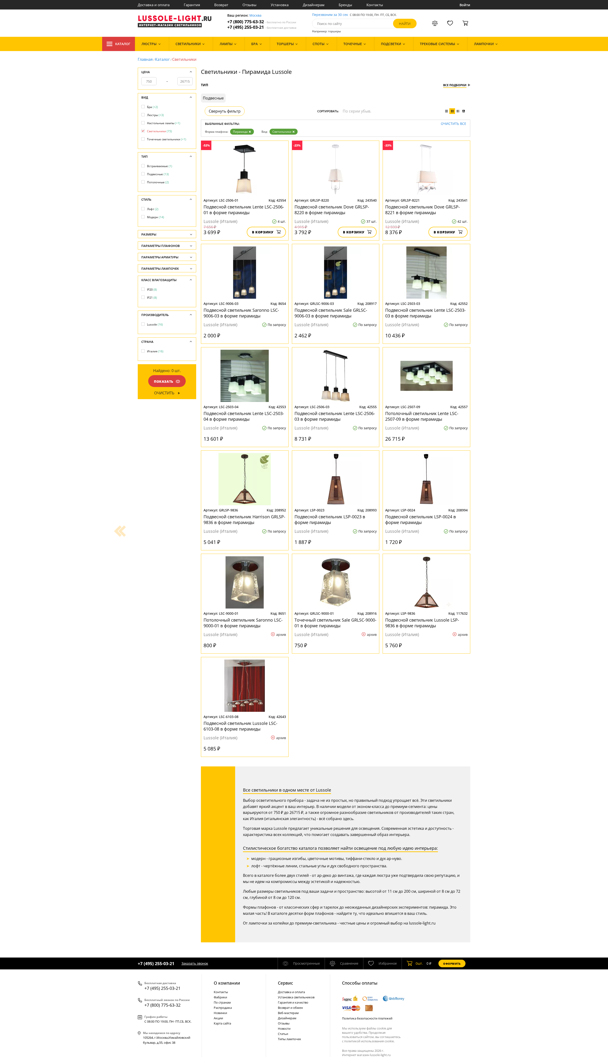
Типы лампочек (289, 1039)
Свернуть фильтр (225, 111)
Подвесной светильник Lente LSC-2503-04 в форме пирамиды (244, 416)
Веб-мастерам (288, 1013)
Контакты (374, 4)
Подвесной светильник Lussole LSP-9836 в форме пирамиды (422, 622)
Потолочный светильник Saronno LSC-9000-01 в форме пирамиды (243, 622)
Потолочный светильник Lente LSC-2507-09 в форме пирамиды (421, 416)
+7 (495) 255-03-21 (261, 27)
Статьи (283, 1034)
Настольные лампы (163, 123)
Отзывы (249, 4)
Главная (145, 59)
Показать (163, 381)
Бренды (345, 4)
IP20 (152, 290)
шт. (419, 963)
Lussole (155, 324)
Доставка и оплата (154, 4)
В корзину (263, 232)
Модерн (155, 217)
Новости (284, 1028)
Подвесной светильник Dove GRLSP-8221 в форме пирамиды (422, 209)
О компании (227, 983)
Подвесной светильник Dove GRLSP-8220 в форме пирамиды (331, 209)
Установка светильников (296, 997)
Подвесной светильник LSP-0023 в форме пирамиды (329, 519)
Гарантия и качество (293, 1002)
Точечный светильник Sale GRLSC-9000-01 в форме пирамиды (335, 622)
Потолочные (158, 182)
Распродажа (223, 1007)
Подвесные (158, 174)
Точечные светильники (166, 139)
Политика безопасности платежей (367, 1018)
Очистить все (453, 124)
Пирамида (240, 132)
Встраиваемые (159, 166)
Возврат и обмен (290, 1007)
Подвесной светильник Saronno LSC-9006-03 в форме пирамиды (241, 313)
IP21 (152, 298)
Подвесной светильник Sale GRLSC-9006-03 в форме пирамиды (330, 313)
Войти (465, 5)
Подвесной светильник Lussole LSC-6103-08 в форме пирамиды (240, 726)
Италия (155, 351)
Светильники (281, 132)
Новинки (220, 1013)
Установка (280, 4)
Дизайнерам (313, 4)
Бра (152, 107)
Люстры (155, 115)
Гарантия (192, 4)
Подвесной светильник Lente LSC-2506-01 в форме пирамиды (244, 209)
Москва (255, 16)
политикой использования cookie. (369, 1041)
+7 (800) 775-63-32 (261, 21)
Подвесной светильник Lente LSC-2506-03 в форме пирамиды (334, 416)
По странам (222, 1002)
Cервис (285, 983)
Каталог (122, 44)
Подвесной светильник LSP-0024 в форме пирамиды (420, 519)
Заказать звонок (194, 963)
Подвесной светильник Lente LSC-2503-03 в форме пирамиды (425, 313)
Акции (218, 1018)
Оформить (452, 963)
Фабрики (220, 997)
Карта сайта (222, 1023)
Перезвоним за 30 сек (330, 15)
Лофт (152, 209)
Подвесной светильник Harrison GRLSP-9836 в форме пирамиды (244, 519)
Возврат (221, 4)
